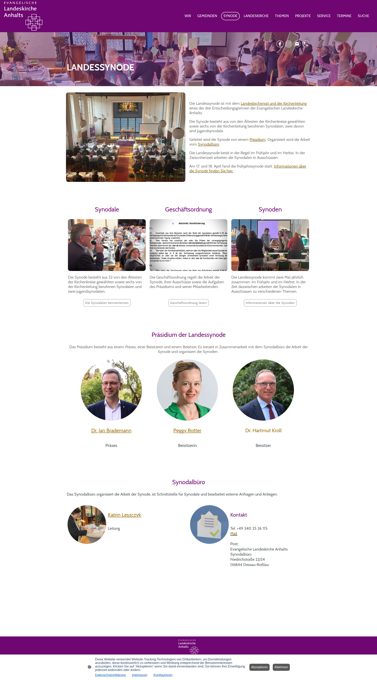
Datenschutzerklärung (110, 675)
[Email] (297, 43)
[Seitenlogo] (23, 16)
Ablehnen (281, 667)
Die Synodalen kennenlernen (107, 303)
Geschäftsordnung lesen (188, 303)
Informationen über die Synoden (270, 303)
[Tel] (305, 43)
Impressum (139, 675)
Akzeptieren (259, 667)
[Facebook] (280, 43)
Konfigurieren (163, 675)
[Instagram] (288, 43)
